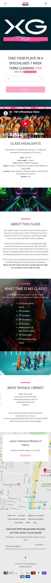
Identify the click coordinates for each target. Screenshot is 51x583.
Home (28, 523)
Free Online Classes (16, 519)
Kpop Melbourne (31, 564)
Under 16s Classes (36, 515)
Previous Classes (35, 519)
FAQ (34, 523)
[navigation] (5, 4)
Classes (21, 515)
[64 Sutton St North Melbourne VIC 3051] (25, 471)
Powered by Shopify (25, 566)
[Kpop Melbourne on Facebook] (25, 558)
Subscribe (39, 545)
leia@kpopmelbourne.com (25, 416)
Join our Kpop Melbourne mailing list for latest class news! (25, 531)
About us (11, 515)
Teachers (19, 523)
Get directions (25, 455)
